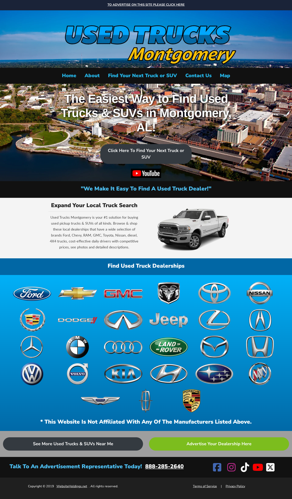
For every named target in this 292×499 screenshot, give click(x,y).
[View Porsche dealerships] (191, 401)
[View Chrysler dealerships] (100, 401)
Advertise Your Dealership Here (219, 444)
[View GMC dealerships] (123, 293)
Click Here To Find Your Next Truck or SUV (146, 154)
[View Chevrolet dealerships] (77, 293)
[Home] (146, 38)
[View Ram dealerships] (169, 293)
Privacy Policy (235, 486)
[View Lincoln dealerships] (146, 401)
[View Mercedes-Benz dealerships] (32, 347)
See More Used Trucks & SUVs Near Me (73, 444)
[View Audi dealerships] (123, 347)
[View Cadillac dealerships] (32, 320)
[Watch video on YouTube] (146, 173)
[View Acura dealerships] (260, 320)
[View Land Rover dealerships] (169, 347)
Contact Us (198, 75)
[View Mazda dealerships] (214, 347)
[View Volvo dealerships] (77, 374)
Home (69, 75)
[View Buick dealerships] (260, 374)
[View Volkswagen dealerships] (32, 374)
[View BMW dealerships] (77, 347)
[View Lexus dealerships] (214, 320)
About (92, 75)
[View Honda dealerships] (260, 347)
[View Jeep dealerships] (169, 320)
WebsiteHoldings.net (71, 486)
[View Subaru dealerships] (214, 374)
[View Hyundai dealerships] (169, 374)
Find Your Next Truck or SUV (142, 75)
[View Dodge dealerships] (77, 320)
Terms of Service (205, 486)
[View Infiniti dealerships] (123, 320)
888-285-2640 (164, 466)
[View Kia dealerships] (123, 374)
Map (225, 75)
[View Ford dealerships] (32, 293)
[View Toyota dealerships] (214, 293)
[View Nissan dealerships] (260, 293)
